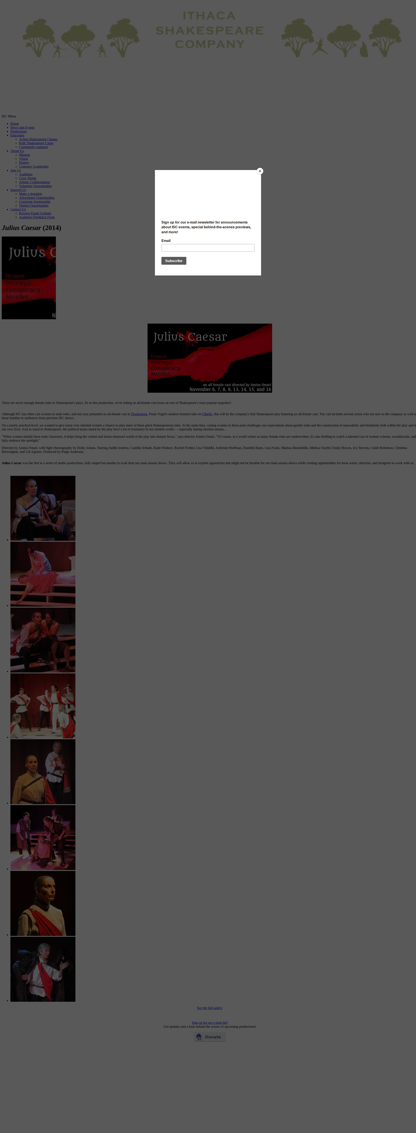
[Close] (260, 171)
